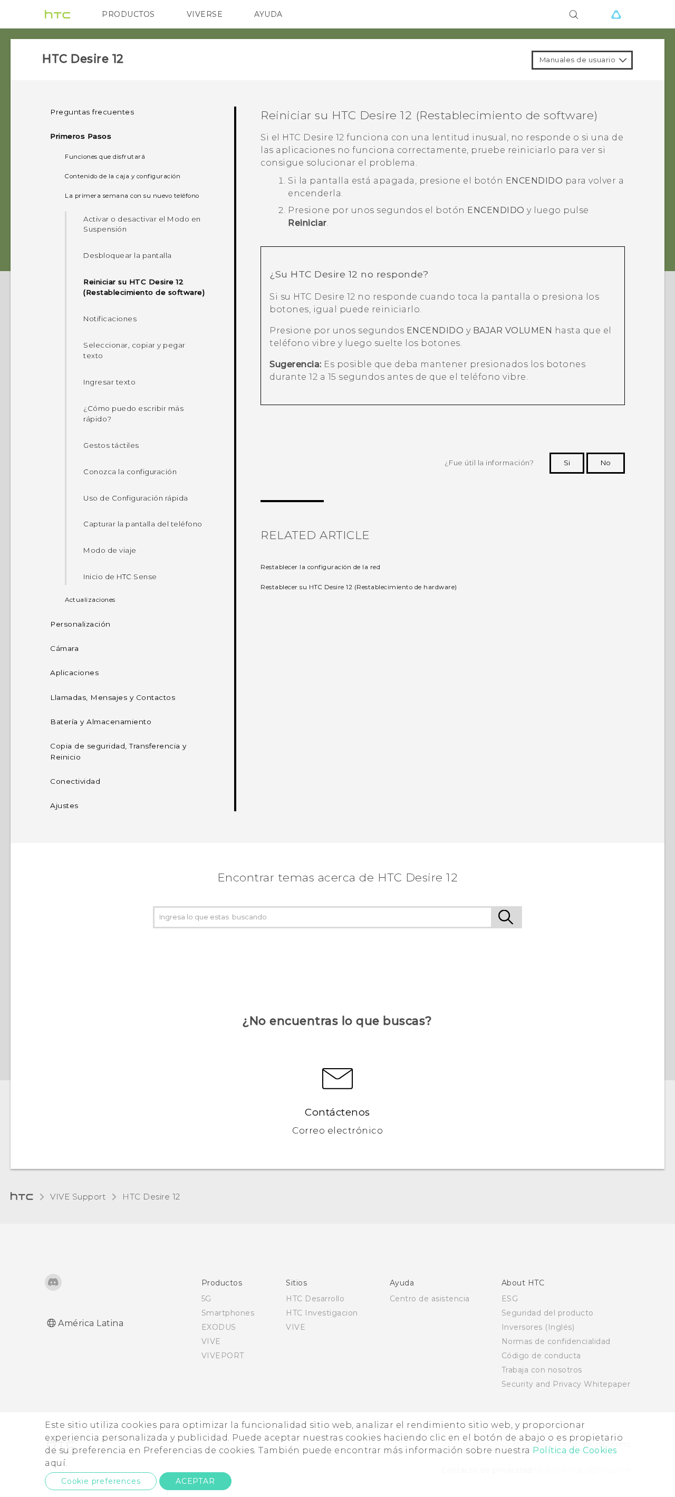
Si (567, 462)
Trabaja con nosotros (542, 1370)
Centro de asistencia (430, 1298)
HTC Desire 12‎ (151, 1197)
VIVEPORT (222, 1355)
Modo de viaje (110, 550)
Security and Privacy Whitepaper (566, 1384)
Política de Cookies (575, 1450)
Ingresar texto (109, 382)
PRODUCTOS (128, 14)
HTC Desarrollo (315, 1298)
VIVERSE (205, 14)
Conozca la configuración (130, 471)
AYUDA (268, 14)
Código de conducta (541, 1355)
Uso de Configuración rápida (135, 498)
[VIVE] (616, 14)
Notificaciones (110, 318)
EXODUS (218, 1327)
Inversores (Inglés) (538, 1327)
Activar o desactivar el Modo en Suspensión (142, 224)
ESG (510, 1298)
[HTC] (57, 14)
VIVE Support (77, 1197)
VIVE (211, 1341)
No (606, 462)
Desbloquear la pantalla (127, 255)
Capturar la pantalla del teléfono (142, 524)
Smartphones (228, 1313)
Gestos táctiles (111, 445)
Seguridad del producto (548, 1313)
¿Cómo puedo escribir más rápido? (133, 413)
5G (206, 1298)
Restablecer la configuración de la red (320, 567)
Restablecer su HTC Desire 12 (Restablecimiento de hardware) (359, 587)
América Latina (90, 1323)
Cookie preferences (100, 1481)
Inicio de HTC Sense (120, 576)
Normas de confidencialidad (556, 1341)
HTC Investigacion (322, 1313)
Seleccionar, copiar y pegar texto (134, 350)
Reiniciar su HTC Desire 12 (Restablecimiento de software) (144, 286)
